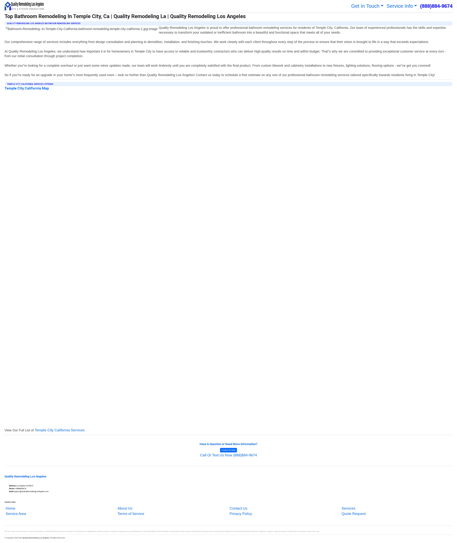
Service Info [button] (400, 6)
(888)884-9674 (436, 6)
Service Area (16, 514)
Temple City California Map (27, 88)
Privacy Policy (241, 514)
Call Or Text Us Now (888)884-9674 (228, 455)
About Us (125, 508)
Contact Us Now (228, 450)
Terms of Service (131, 514)
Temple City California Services (60, 430)
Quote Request (354, 514)
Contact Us (238, 508)
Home (10, 508)
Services (348, 508)
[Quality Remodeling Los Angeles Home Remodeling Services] (24, 6)
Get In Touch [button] (365, 6)
